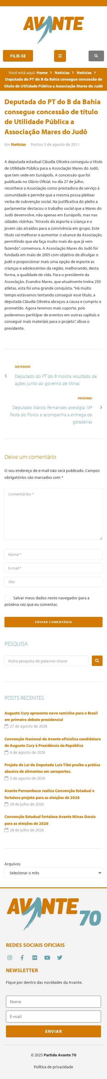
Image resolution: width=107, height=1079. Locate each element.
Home (42, 72)
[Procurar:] (46, 661)
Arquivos (12, 864)
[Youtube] (47, 957)
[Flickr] (34, 957)
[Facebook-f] (22, 957)
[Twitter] (60, 957)
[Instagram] (9, 957)
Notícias (62, 72)
